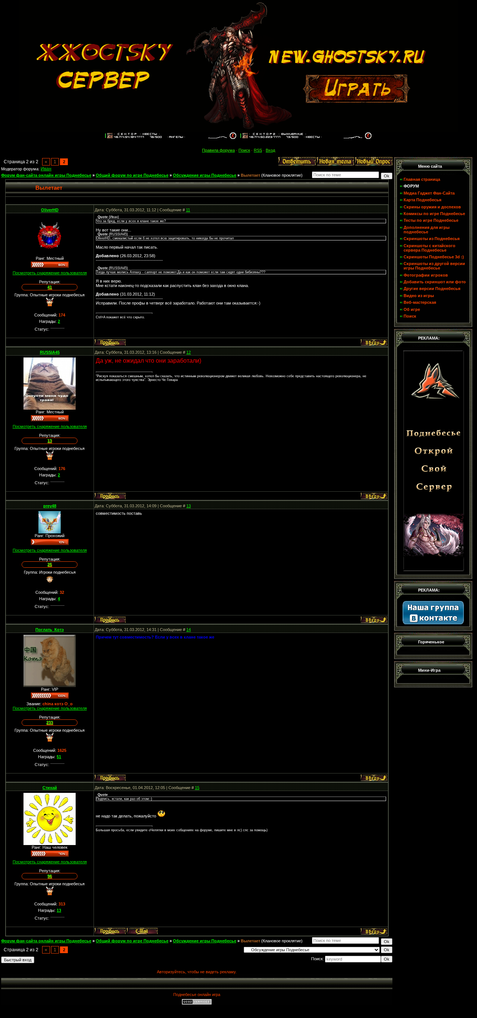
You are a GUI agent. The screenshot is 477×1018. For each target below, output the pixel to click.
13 (188, 506)
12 (188, 352)
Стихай (49, 787)
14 (188, 629)
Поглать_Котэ (49, 629)
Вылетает (250, 175)
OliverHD (50, 210)
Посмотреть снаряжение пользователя (50, 273)
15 (197, 787)
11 (188, 210)
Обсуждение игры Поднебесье (204, 175)
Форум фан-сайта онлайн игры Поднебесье (46, 175)
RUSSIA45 (50, 352)
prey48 (49, 506)
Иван (46, 168)
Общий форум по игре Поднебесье (132, 175)
